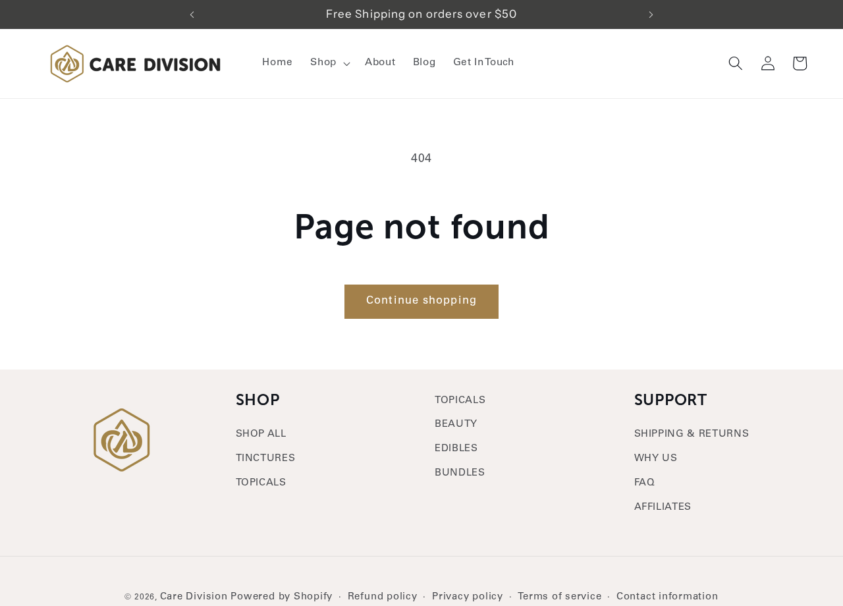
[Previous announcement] (191, 14)
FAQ (644, 483)
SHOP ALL (261, 434)
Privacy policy (467, 597)
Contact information (667, 597)
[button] (329, 63)
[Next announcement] (651, 14)
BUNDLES (460, 474)
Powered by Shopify (282, 597)
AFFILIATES (663, 507)
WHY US (656, 459)
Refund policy (383, 597)
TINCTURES (266, 459)
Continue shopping (421, 301)
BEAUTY (456, 425)
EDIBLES (456, 449)
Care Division (194, 597)
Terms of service (559, 597)
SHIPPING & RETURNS (691, 434)
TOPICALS (261, 483)
